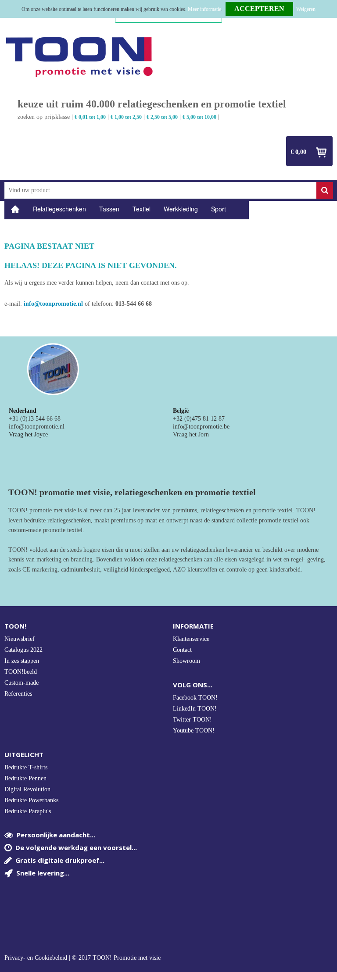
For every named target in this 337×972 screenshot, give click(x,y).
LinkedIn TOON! (195, 708)
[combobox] (160, 190)
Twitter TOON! (192, 719)
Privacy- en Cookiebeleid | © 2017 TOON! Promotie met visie (82, 958)
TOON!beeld (20, 671)
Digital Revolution (27, 789)
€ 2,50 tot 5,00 (162, 117)
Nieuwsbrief (19, 639)
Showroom (186, 661)
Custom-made (21, 682)
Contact (182, 650)
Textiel (142, 208)
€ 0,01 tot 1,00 (90, 117)
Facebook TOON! (195, 697)
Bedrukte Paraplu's (27, 811)
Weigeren (305, 9)
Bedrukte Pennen (25, 778)
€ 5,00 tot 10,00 (199, 117)
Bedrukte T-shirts (25, 767)
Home (15, 209)
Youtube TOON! (194, 730)
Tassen (109, 208)
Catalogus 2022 (23, 650)
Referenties (18, 693)
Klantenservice (191, 639)
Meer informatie (204, 9)
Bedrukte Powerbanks (31, 800)
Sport (218, 208)
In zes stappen (21, 661)
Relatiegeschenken (59, 208)
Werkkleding (181, 208)
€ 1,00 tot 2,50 (126, 117)
